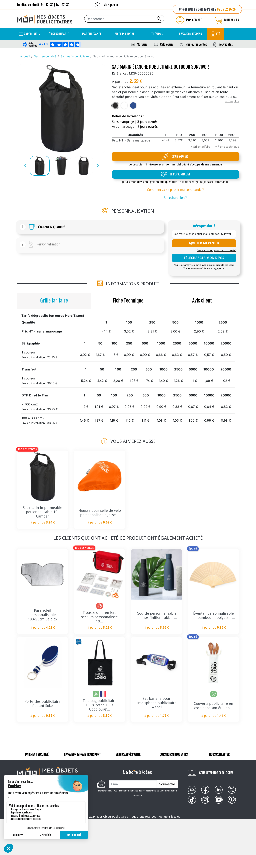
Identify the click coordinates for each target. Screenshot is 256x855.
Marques (142, 45)
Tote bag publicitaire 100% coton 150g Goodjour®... (99, 705)
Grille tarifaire (54, 301)
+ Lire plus (232, 101)
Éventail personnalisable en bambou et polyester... (213, 615)
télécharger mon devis (204, 258)
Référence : (120, 73)
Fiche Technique (128, 301)
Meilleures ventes (196, 45)
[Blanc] (124, 105)
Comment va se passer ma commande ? (175, 190)
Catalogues (166, 45)
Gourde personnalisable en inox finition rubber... (156, 615)
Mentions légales (169, 816)
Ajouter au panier (204, 243)
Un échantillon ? (175, 198)
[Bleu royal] (133, 105)
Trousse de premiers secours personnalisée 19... (99, 616)
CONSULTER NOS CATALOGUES (216, 773)
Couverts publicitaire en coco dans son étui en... (213, 705)
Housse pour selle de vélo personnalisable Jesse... (99, 512)
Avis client (202, 301)
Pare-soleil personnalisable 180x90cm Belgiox (42, 614)
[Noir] (115, 105)
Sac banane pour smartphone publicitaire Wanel (156, 702)
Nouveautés (225, 45)
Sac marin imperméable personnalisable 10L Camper (42, 512)
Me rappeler (110, 5)
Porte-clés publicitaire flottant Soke (42, 703)
